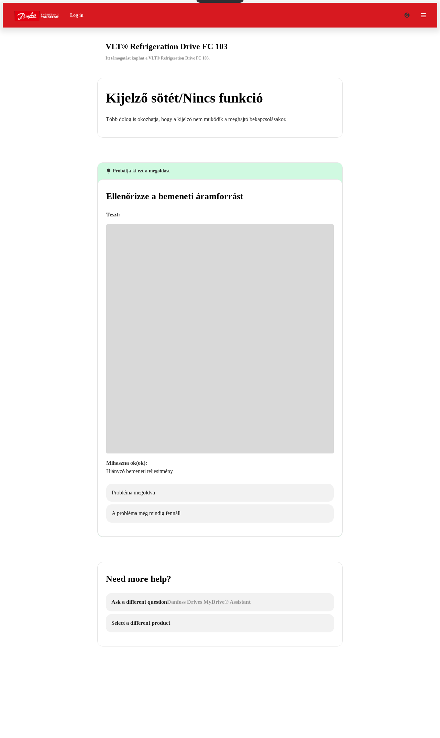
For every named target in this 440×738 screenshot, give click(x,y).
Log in (77, 15)
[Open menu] (423, 15)
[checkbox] (220, 493)
